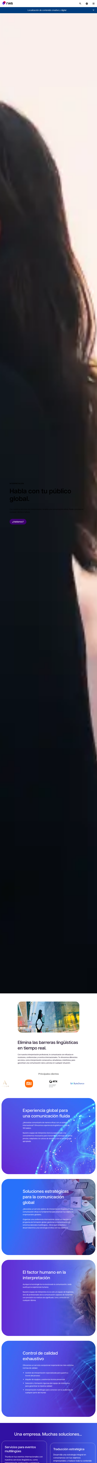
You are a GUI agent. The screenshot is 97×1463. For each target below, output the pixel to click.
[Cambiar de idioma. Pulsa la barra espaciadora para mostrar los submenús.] (87, 3)
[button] (7, 3)
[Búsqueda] (80, 3)
